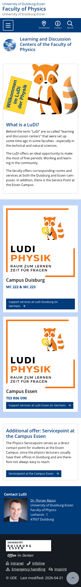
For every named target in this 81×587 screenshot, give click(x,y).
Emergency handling (28, 569)
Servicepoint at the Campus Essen (31, 473)
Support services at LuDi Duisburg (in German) (33, 304)
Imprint (60, 569)
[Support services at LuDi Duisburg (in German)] (40, 242)
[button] (58, 25)
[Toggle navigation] (8, 25)
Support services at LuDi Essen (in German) (37, 405)
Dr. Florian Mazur (43, 500)
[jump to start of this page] (72, 578)
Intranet (17, 563)
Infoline (38, 563)
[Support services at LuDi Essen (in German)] (40, 353)
